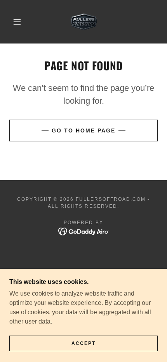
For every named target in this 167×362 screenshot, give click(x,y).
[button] (17, 22)
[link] (83, 21)
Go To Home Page (83, 130)
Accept (83, 343)
